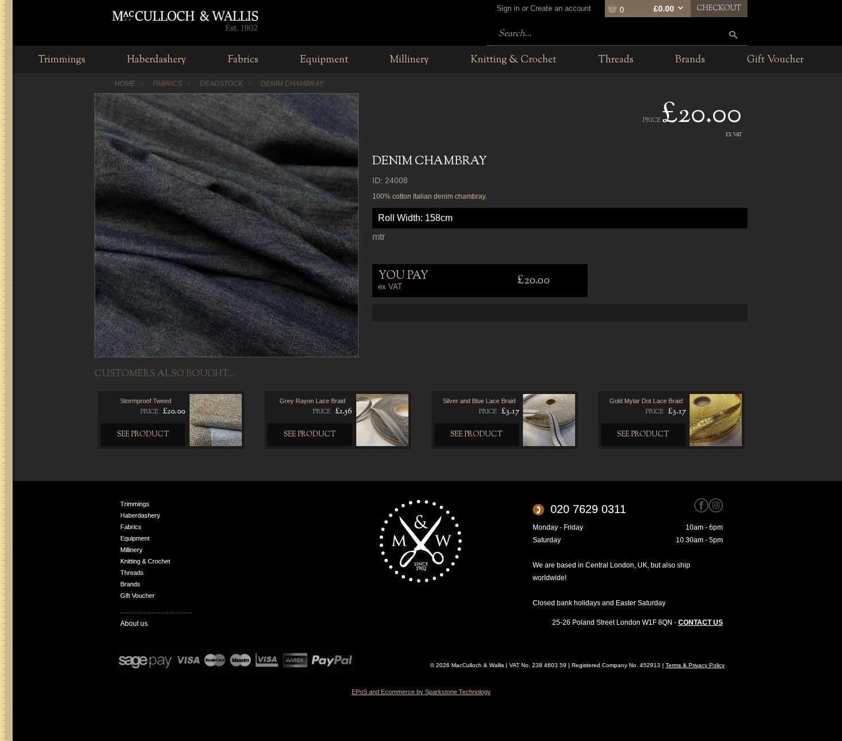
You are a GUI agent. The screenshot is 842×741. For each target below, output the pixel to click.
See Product (143, 434)
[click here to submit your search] (733, 34)
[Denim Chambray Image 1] (227, 225)
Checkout (719, 8)
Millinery (131, 549)
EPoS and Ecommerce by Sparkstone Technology (421, 691)
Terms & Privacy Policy (695, 665)
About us (134, 624)
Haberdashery (140, 515)
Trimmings (134, 503)
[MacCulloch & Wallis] (184, 20)
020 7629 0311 (588, 509)
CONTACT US (700, 622)
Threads (132, 572)
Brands (130, 584)
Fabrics (130, 526)
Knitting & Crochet (145, 561)
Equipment (134, 538)
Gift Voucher (137, 595)
